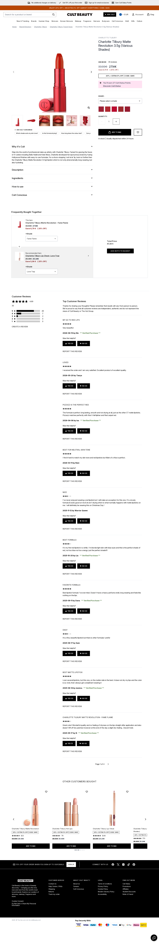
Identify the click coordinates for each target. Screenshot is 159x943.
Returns (51, 892)
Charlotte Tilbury (40, 27)
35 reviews (112, 62)
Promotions (127, 886)
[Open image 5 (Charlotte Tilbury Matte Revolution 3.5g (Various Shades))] (71, 120)
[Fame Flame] (108, 109)
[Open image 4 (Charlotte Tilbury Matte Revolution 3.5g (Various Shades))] (58, 120)
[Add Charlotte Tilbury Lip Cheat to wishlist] (127, 791)
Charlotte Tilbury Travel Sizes (61, 27)
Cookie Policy (103, 889)
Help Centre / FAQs (55, 886)
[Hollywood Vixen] (114, 109)
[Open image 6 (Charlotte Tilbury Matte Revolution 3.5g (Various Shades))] (85, 120)
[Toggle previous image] (13, 72)
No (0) (84, 343)
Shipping (52, 889)
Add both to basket (120, 251)
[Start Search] (53, 14)
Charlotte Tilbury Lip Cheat (103, 829)
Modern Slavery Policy (106, 892)
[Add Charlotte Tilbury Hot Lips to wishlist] (86, 791)
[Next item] (145, 819)
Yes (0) (70, 343)
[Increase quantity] (116, 122)
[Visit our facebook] (113, 864)
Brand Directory (25, 27)
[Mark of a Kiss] (121, 109)
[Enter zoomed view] (88, 107)
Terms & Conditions (105, 884)
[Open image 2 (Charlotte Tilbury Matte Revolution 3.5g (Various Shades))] (31, 120)
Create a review (20, 327)
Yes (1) (70, 743)
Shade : (101, 96)
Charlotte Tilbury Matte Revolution (25, 829)
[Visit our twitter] (118, 864)
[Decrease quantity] (101, 122)
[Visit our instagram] (123, 864)
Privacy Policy (103, 886)
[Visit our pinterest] (133, 864)
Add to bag (30, 846)
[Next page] (108, 764)
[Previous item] (13, 819)
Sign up (71, 864)
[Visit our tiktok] (128, 864)
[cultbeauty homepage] (79, 14)
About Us (76, 884)
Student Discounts (129, 892)
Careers (76, 886)
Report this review (72, 351)
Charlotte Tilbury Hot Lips (62, 829)
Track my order (54, 894)
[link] (138, 14)
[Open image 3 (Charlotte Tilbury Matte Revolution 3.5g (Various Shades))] (44, 120)
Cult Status (126, 884)
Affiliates (126, 889)
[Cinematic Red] (101, 109)
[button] (120, 57)
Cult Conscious (78, 889)
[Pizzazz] (127, 109)
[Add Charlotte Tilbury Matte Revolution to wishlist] (46, 791)
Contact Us (52, 884)
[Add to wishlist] (138, 132)
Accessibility (102, 894)
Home (14, 27)
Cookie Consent (17, 901)
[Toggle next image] (91, 72)
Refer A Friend (128, 894)
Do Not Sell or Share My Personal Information (24, 904)
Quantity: (103, 116)
